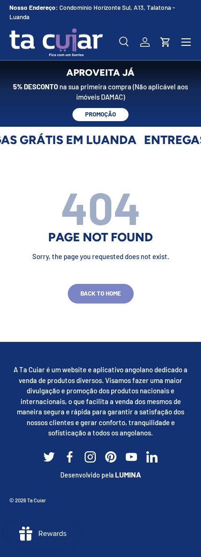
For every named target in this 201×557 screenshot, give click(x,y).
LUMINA (128, 474)
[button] (165, 42)
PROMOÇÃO (100, 114)
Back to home (100, 293)
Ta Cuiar (36, 500)
